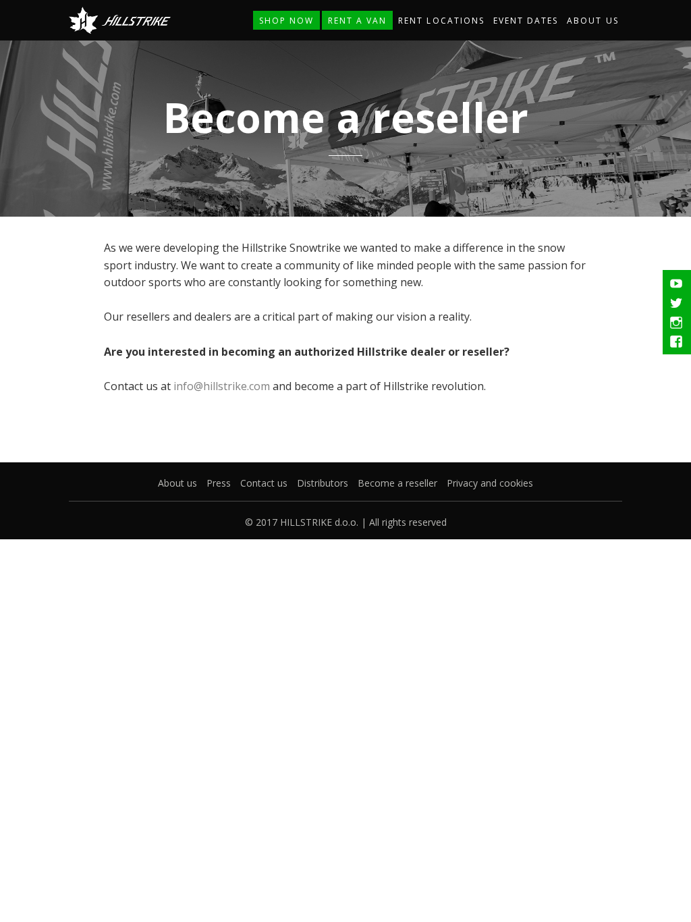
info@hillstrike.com (221, 386)
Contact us (263, 483)
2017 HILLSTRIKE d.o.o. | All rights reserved (351, 522)
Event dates (525, 20)
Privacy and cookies (490, 483)
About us (592, 20)
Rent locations (441, 20)
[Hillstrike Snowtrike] (119, 18)
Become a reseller (397, 483)
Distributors (322, 483)
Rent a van (357, 20)
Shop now (286, 20)
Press (218, 483)
